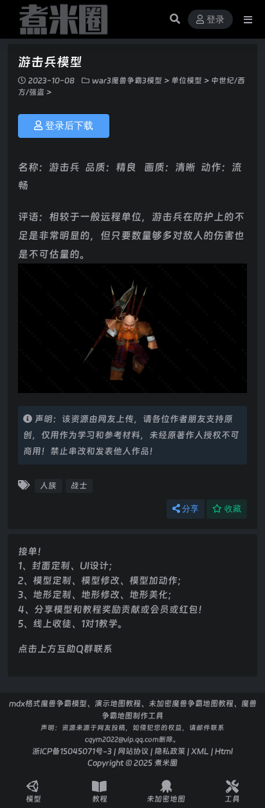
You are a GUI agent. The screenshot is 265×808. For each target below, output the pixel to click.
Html (224, 751)
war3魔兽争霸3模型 (127, 80)
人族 (48, 485)
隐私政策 (169, 751)
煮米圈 (166, 762)
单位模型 (186, 80)
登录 (215, 19)
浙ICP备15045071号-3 (72, 751)
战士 (79, 485)
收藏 (232, 509)
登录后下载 (69, 125)
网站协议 (133, 751)
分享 (190, 509)
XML (200, 751)
